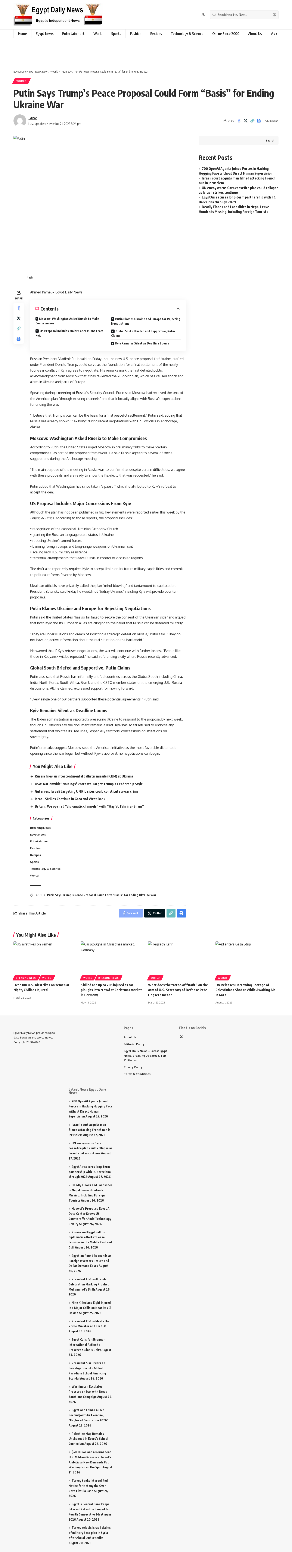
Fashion (35, 848)
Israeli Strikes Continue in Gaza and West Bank (70, 799)
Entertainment (40, 841)
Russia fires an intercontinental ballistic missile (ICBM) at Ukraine (84, 776)
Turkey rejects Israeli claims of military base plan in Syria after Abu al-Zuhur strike (90, 1533)
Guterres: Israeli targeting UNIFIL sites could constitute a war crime (87, 791)
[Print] (259, 120)
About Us (130, 1037)
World (21, 81)
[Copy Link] (252, 120)
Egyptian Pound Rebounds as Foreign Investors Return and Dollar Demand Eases (90, 1261)
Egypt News (38, 834)
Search (270, 140)
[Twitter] (203, 14)
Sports (34, 862)
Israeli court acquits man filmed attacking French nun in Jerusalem (90, 1130)
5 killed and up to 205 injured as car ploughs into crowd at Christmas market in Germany (111, 990)
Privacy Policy (133, 1067)
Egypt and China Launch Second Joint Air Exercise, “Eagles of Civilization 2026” (88, 1415)
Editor (32, 118)
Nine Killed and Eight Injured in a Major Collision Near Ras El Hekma (90, 1308)
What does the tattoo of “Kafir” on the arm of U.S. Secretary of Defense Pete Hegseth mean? (178, 990)
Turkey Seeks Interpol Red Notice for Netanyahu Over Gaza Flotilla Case (88, 1486)
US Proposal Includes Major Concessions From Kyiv (69, 333)
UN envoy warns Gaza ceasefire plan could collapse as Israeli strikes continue (90, 1148)
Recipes (35, 855)
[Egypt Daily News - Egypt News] (58, 14)
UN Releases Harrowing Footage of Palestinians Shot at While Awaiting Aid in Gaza (245, 990)
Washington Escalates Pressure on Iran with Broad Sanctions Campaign (88, 1392)
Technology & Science (45, 868)
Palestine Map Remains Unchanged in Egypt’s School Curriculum (88, 1439)
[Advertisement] (108, 50)
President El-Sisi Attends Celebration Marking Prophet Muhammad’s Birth (89, 1284)
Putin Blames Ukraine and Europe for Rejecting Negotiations (145, 321)
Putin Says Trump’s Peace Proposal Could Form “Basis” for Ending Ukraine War (101, 895)
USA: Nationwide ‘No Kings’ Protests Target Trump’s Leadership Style (89, 784)
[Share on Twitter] (245, 120)
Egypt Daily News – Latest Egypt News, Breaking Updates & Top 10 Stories (145, 1055)
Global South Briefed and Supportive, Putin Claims (143, 333)
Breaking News (40, 827)
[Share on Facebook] (239, 120)
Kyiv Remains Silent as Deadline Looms (142, 343)
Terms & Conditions (137, 1074)
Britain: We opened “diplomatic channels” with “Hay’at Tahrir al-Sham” (89, 806)
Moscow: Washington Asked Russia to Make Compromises (67, 321)
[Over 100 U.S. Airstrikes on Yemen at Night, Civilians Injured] (45, 960)
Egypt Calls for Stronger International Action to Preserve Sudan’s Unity (87, 1345)
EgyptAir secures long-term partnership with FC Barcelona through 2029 (90, 1172)
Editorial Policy (134, 1044)
